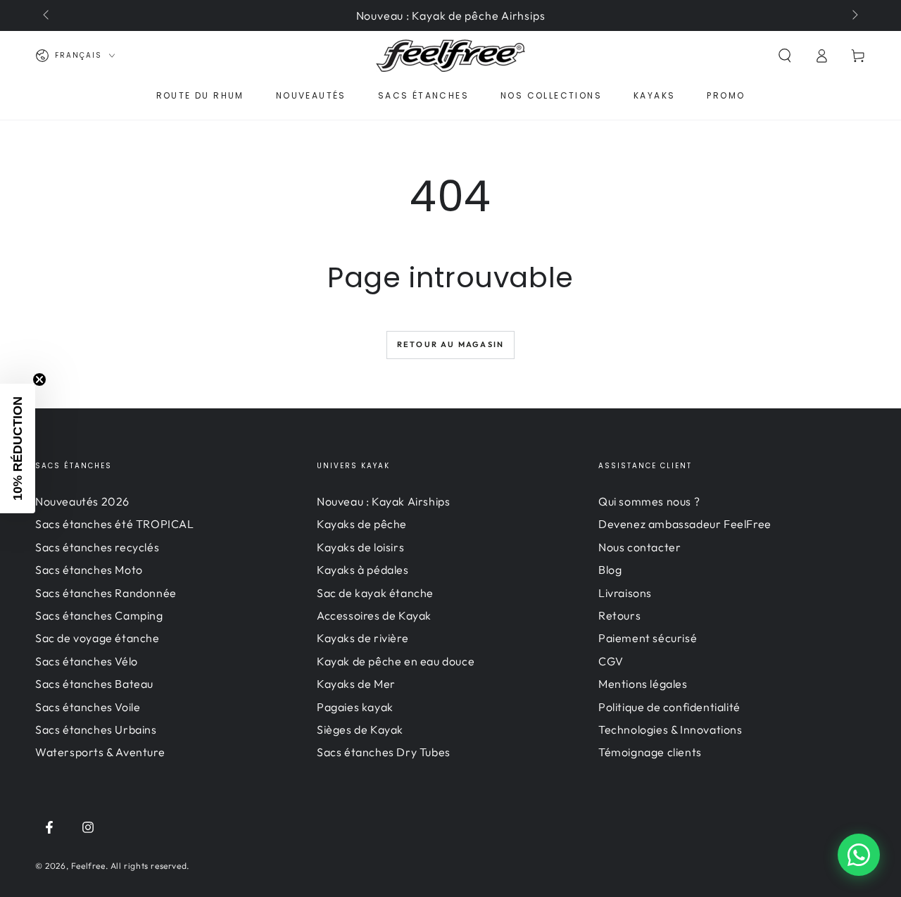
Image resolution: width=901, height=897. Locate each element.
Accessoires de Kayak (374, 615)
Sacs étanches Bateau (94, 684)
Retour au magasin (450, 344)
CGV (611, 661)
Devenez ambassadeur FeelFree (684, 524)
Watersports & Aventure (100, 752)
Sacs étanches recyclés (97, 547)
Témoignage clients (650, 752)
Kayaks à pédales (363, 570)
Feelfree (88, 865)
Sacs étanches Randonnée (106, 593)
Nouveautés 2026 (82, 501)
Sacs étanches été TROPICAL (114, 524)
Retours (619, 615)
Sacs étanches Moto (89, 570)
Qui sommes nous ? (649, 501)
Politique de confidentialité (669, 707)
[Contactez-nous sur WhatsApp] (859, 855)
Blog (610, 570)
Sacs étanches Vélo (86, 661)
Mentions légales (643, 684)
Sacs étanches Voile (87, 707)
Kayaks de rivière (362, 638)
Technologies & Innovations (670, 729)
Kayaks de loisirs (360, 547)
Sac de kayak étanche (375, 593)
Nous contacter (639, 547)
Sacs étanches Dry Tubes (383, 752)
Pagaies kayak (355, 707)
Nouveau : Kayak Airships (383, 501)
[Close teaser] (39, 379)
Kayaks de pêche (362, 524)
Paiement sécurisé (647, 638)
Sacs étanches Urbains (96, 729)
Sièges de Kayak (360, 729)
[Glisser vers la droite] (854, 15)
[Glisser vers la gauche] (47, 15)
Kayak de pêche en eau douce (395, 661)
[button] (785, 55)
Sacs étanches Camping (99, 615)
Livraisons (625, 593)
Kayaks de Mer (356, 684)
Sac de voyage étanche (97, 638)
